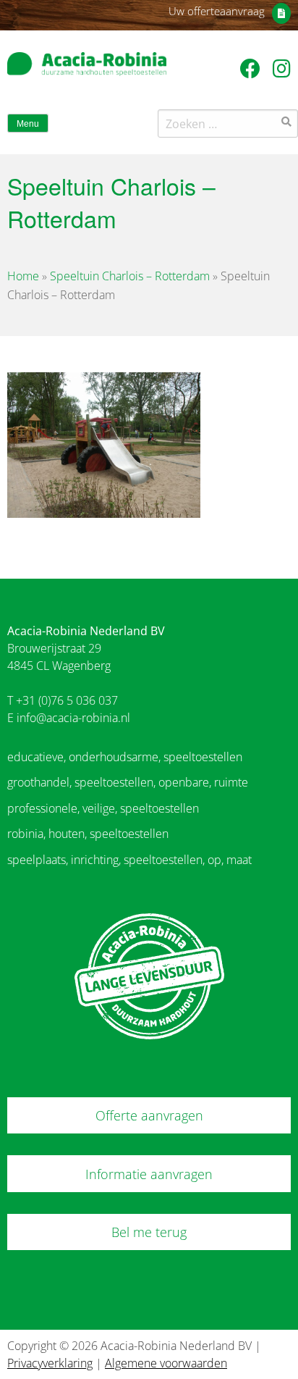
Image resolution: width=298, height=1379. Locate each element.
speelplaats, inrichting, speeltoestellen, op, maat (129, 860)
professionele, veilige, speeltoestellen (103, 808)
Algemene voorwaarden (166, 1363)
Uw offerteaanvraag (217, 11)
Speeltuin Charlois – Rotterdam (130, 276)
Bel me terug (149, 1232)
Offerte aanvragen (149, 1115)
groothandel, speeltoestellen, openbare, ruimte (127, 782)
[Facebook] (252, 68)
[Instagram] (282, 68)
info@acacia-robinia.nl (73, 718)
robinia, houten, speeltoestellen (88, 834)
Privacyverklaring (50, 1363)
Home (23, 276)
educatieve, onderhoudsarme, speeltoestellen (124, 757)
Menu (28, 124)
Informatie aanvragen (149, 1174)
